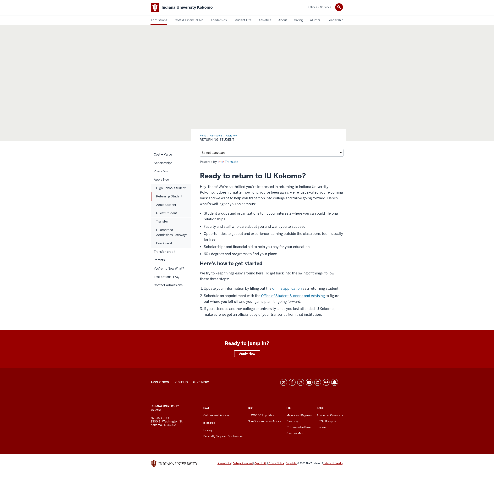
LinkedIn (317, 382)
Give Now (201, 382)
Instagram (300, 382)
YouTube (309, 382)
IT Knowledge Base (299, 427)
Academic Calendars (330, 415)
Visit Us (181, 382)
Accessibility (224, 463)
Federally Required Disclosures (223, 436)
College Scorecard (243, 463)
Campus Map (295, 433)
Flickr (326, 382)
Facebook (292, 382)
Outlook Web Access (216, 415)
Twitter (283, 382)
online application (287, 288)
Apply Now (247, 354)
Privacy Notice (276, 463)
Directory (293, 421)
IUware (321, 427)
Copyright (291, 463)
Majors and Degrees (299, 415)
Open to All (260, 463)
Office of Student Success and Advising (293, 296)
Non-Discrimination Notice (264, 421)
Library (207, 430)
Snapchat (334, 382)
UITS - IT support (327, 421)
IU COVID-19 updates (261, 415)
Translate (231, 162)
